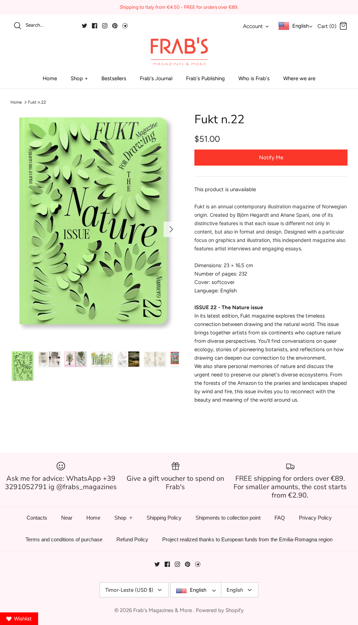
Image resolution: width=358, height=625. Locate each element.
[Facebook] (94, 25)
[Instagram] (104, 25)
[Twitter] (84, 25)
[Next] (171, 229)
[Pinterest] (114, 25)
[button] (38, 342)
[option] (94, 222)
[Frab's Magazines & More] (179, 51)
